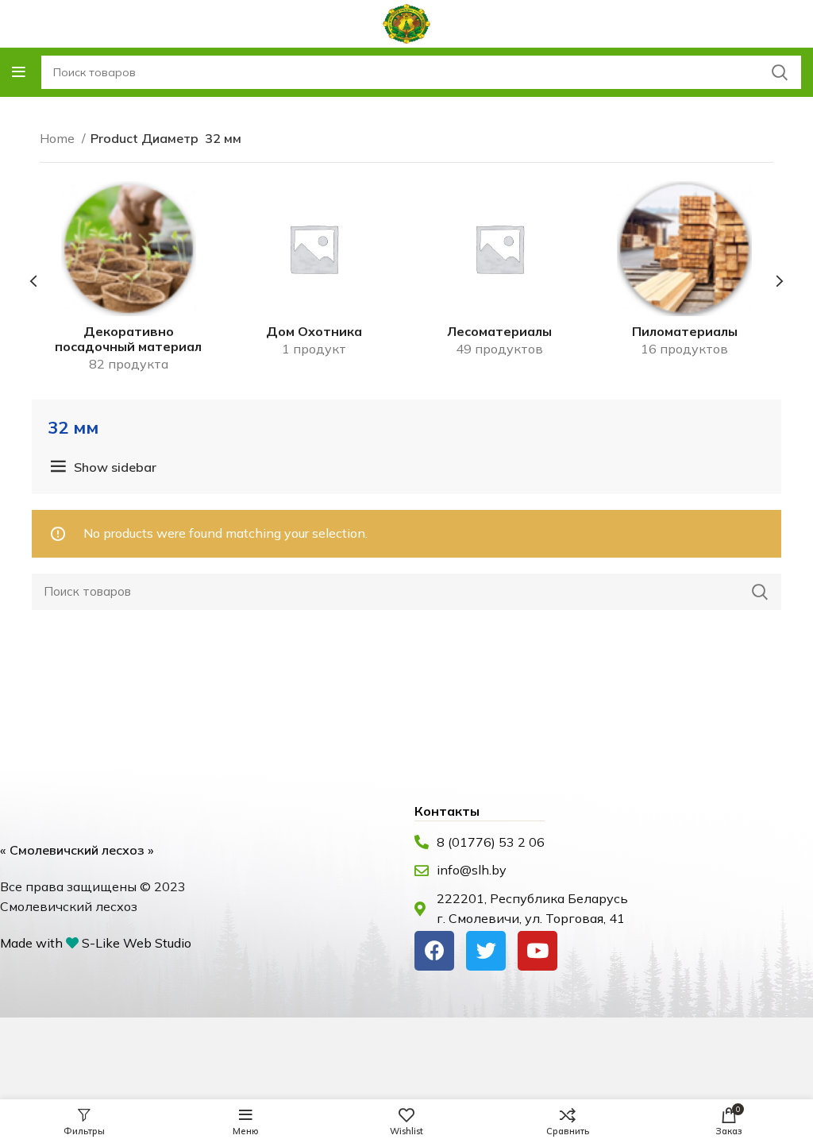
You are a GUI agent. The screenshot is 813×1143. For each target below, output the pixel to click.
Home (59, 138)
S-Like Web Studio (136, 943)
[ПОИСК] (760, 591)
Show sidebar (115, 467)
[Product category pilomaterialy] (685, 274)
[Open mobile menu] (18, 72)
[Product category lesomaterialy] (499, 274)
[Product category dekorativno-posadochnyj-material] (129, 282)
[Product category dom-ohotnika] (314, 274)
